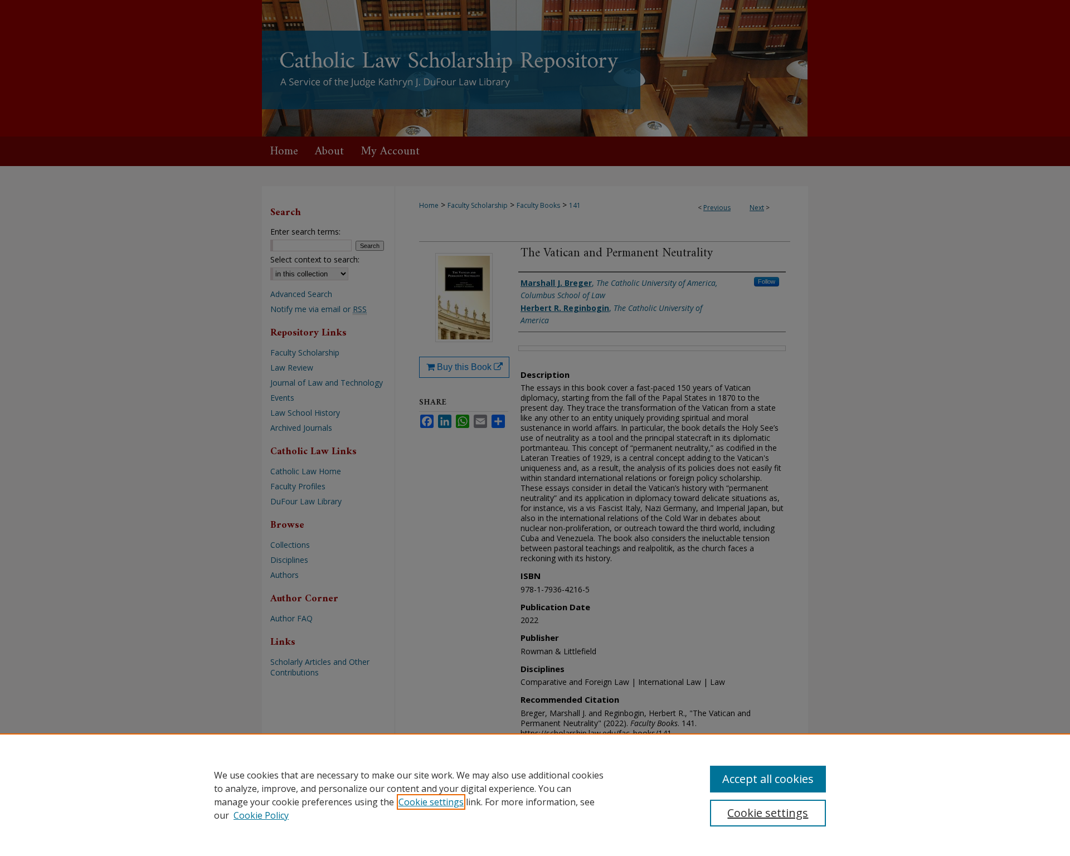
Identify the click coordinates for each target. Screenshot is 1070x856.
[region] (535, 794)
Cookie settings (431, 802)
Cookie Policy (261, 815)
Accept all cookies (768, 778)
